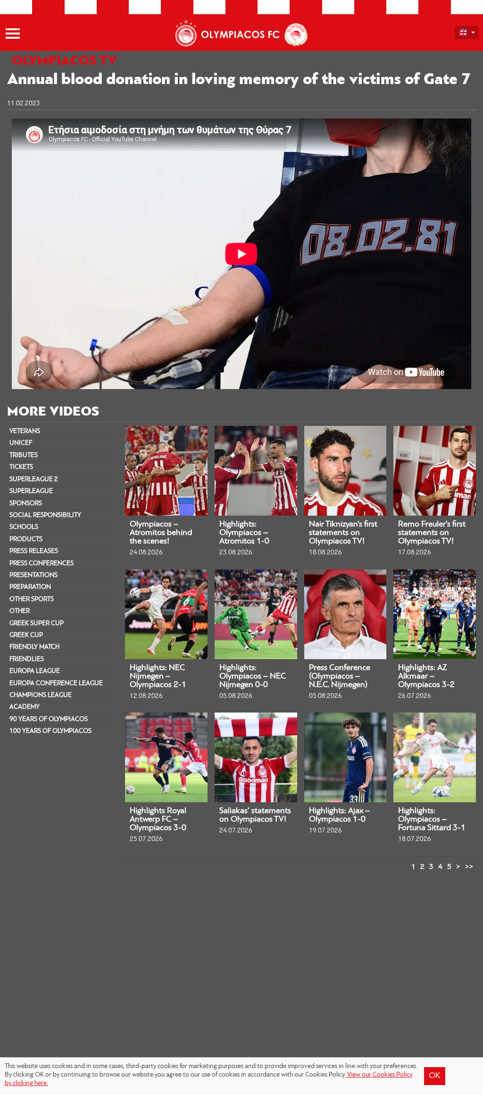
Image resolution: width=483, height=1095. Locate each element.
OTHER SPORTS (31, 599)
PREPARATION (30, 587)
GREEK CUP (26, 635)
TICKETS (21, 467)
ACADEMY (24, 707)
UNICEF (20, 443)
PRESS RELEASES (33, 551)
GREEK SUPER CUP (36, 623)
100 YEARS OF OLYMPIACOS (50, 731)
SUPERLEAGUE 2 (33, 479)
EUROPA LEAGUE (34, 671)
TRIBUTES (23, 455)
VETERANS (24, 431)
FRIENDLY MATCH (34, 647)
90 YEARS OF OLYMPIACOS (48, 719)
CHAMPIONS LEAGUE (40, 695)
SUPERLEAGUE (31, 491)
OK (435, 1076)
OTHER (19, 611)
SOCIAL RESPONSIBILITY (45, 515)
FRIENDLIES (26, 659)
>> (469, 867)
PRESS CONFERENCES (41, 563)
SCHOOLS (23, 527)
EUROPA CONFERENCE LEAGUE (56, 683)
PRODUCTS (25, 539)
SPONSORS (25, 503)
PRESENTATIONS (33, 575)
